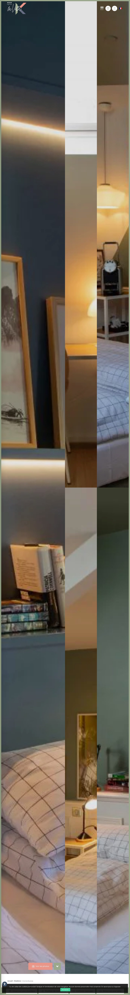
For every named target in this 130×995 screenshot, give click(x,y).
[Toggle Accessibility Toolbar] (4, 984)
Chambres (17, 981)
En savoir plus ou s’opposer (110, 987)
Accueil (10, 981)
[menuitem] (120, 8)
